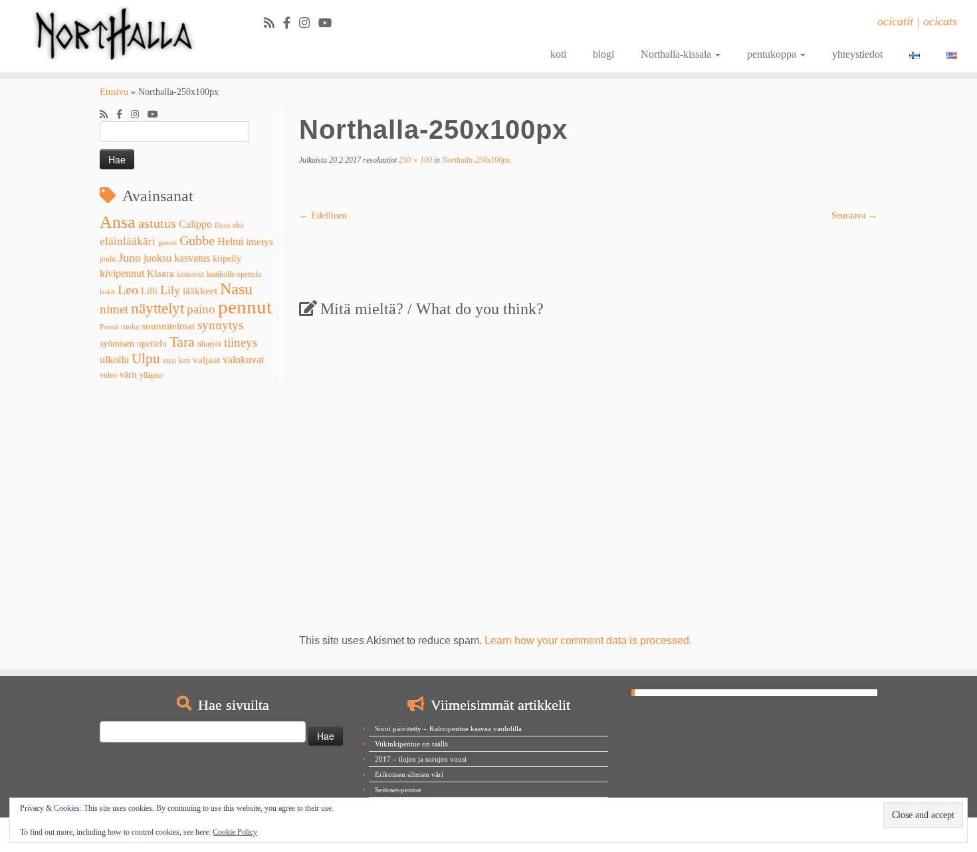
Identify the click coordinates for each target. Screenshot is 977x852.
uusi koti (176, 360)
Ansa (118, 222)
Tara (182, 341)
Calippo (195, 224)
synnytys (220, 325)
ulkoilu (114, 359)
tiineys (240, 342)
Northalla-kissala (677, 54)
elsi (238, 225)
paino (201, 309)
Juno (129, 257)
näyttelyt (157, 308)
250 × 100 (414, 160)
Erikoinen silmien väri (409, 774)
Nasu (236, 289)
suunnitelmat (168, 326)
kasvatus (192, 258)
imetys (259, 241)
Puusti (109, 327)
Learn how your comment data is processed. (588, 640)
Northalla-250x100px (475, 160)
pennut (245, 306)
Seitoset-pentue (398, 790)
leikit (107, 292)
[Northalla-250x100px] (588, 255)
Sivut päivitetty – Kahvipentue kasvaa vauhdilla (448, 728)
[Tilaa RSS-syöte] (273, 23)
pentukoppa (773, 54)
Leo (128, 289)
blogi (603, 54)
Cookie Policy (235, 832)
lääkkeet (200, 291)
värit (128, 375)
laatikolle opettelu (234, 274)
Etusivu (114, 92)
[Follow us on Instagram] (308, 23)
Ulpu (146, 359)
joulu (108, 259)
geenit (167, 242)
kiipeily (227, 259)
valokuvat (243, 359)
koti (558, 54)
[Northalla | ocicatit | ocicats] (112, 33)
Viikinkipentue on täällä (411, 744)
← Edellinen (323, 215)
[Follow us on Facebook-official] (291, 23)
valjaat (206, 360)
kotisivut (190, 274)
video (108, 375)
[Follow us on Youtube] (329, 23)
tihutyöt (209, 344)
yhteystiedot (857, 54)
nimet (114, 309)
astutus (157, 223)
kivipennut (122, 273)
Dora (222, 225)
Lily (170, 290)
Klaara (160, 273)
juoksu (157, 258)
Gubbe (197, 240)
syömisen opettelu (133, 344)
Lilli (149, 291)
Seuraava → (854, 215)
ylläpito (151, 375)
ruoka (130, 326)
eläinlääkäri (128, 241)
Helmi (230, 241)
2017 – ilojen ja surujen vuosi (421, 759)
